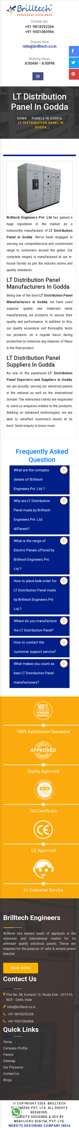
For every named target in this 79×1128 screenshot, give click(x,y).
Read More (20, 968)
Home (22, 118)
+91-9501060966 (20, 1021)
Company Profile (15, 1048)
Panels (8, 1055)
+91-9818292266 (20, 1014)
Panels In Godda (47, 118)
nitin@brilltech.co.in (39, 46)
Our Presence (13, 1067)
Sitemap (9, 1061)
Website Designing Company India (39, 1125)
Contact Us (11, 1074)
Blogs (7, 1080)
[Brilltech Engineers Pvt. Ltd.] (39, 6)
